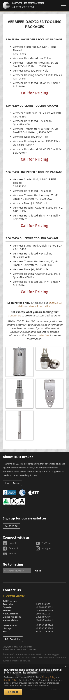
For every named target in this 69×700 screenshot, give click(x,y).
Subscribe (11, 526)
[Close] (63, 5)
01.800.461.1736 (44, 610)
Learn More (12, 483)
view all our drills (39, 306)
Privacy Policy (9, 649)
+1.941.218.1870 (44, 631)
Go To (38, 570)
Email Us (15, 639)
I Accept (13, 692)
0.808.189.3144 (44, 616)
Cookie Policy (10, 680)
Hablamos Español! (14, 595)
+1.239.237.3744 (44, 625)
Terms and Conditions (26, 649)
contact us (42, 335)
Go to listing (13, 564)
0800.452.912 (43, 613)
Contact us (14, 315)
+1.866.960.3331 (44, 607)
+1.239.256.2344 (44, 628)
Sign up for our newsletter (24, 518)
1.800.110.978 (43, 604)
